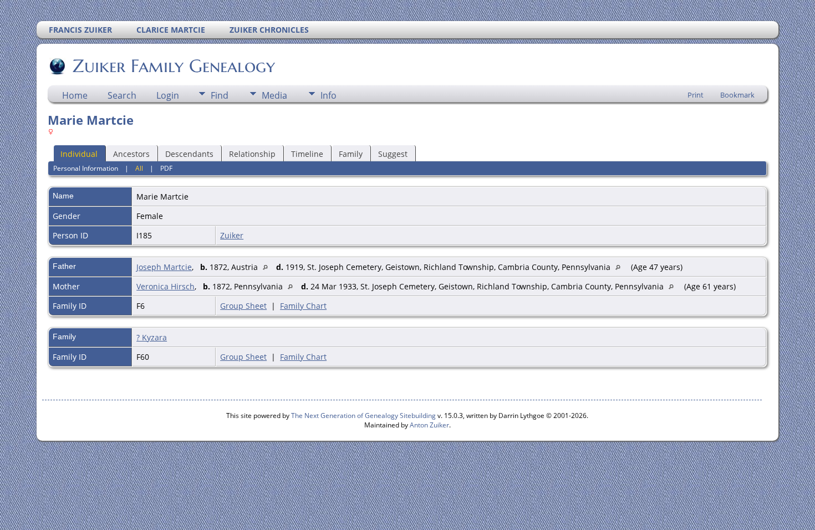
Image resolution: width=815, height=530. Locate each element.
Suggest (392, 154)
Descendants (189, 154)
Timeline (307, 154)
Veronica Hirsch (165, 286)
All (139, 168)
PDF (166, 168)
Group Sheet (243, 305)
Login (167, 95)
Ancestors (131, 154)
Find (219, 95)
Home (75, 95)
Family (351, 154)
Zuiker (231, 235)
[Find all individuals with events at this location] (268, 267)
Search (122, 95)
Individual (79, 154)
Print (695, 95)
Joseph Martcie (164, 267)
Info (328, 95)
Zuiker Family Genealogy (174, 66)
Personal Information (85, 168)
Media (274, 95)
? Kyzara (151, 337)
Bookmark (737, 95)
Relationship (252, 154)
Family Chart (303, 305)
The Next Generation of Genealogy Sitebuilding (363, 415)
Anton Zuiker (429, 425)
